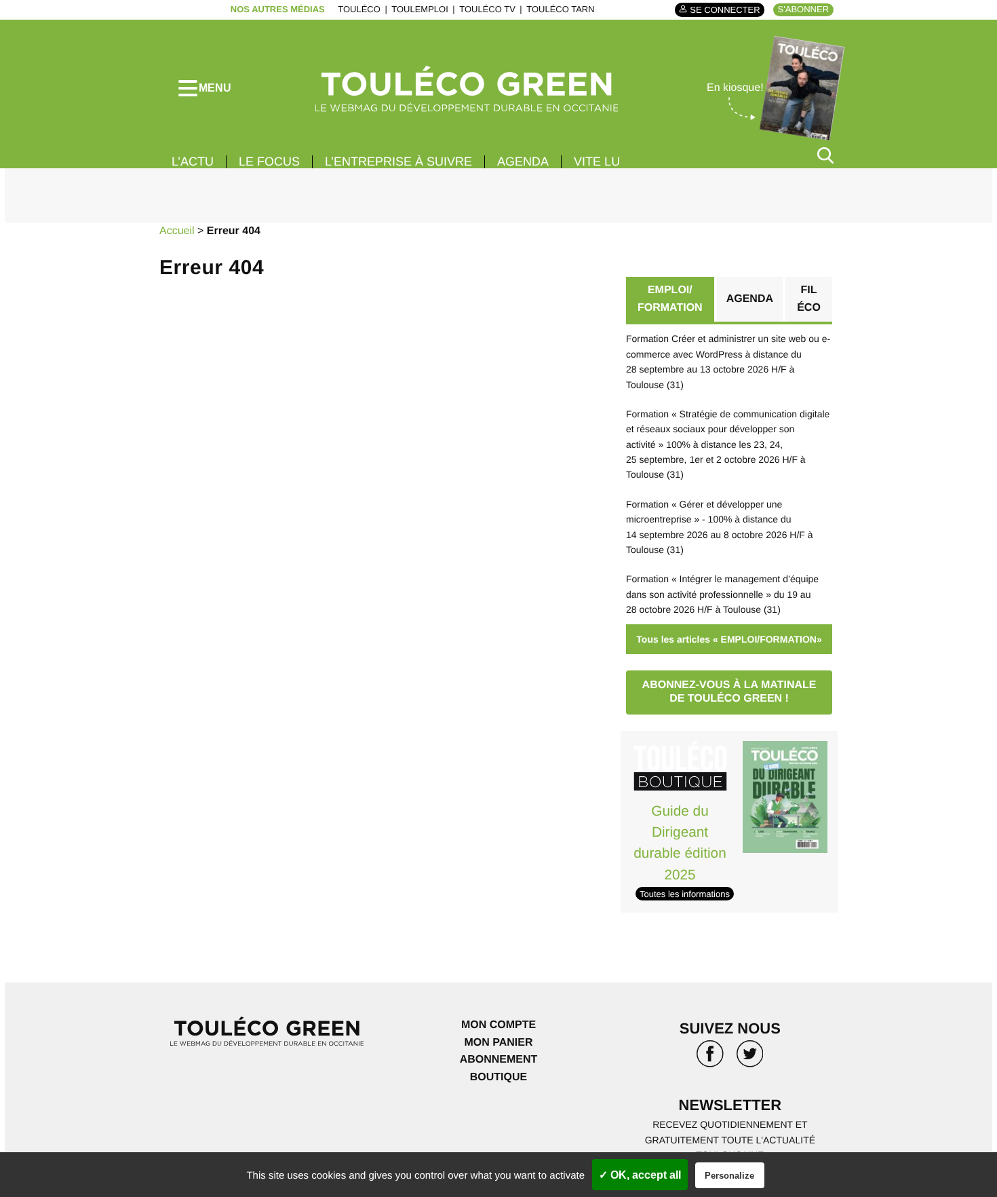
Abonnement (499, 1059)
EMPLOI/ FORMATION (670, 299)
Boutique (498, 1077)
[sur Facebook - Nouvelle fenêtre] (710, 1058)
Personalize (729, 1176)
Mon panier (498, 1042)
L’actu (193, 161)
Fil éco (809, 299)
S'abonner (803, 9)
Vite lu (597, 161)
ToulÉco (359, 9)
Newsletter (730, 1105)
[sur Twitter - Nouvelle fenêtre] (750, 1058)
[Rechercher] (825, 155)
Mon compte (498, 1025)
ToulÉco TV (487, 9)
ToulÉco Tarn (560, 9)
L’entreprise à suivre (398, 161)
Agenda (523, 161)
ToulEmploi (419, 9)
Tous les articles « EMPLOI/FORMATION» (728, 639)
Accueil (177, 231)
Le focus (269, 161)
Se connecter (725, 10)
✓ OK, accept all (640, 1175)
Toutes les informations (685, 894)
